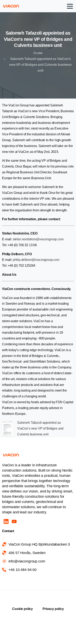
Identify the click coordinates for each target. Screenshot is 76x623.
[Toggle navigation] (70, 6)
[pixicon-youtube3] (14, 521)
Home (37, 53)
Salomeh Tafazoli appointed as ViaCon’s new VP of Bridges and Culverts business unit (40, 428)
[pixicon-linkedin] (6, 521)
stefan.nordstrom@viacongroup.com (38, 239)
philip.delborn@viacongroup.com (36, 259)
